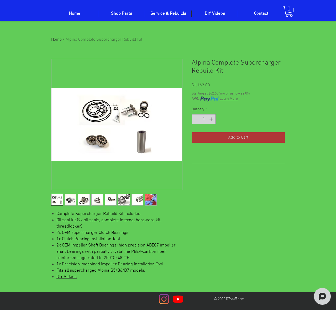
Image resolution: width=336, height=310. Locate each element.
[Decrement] (195, 119)
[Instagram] (164, 299)
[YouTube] (178, 299)
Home (56, 39)
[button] (289, 11)
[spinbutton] (203, 119)
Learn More (229, 99)
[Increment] (211, 119)
